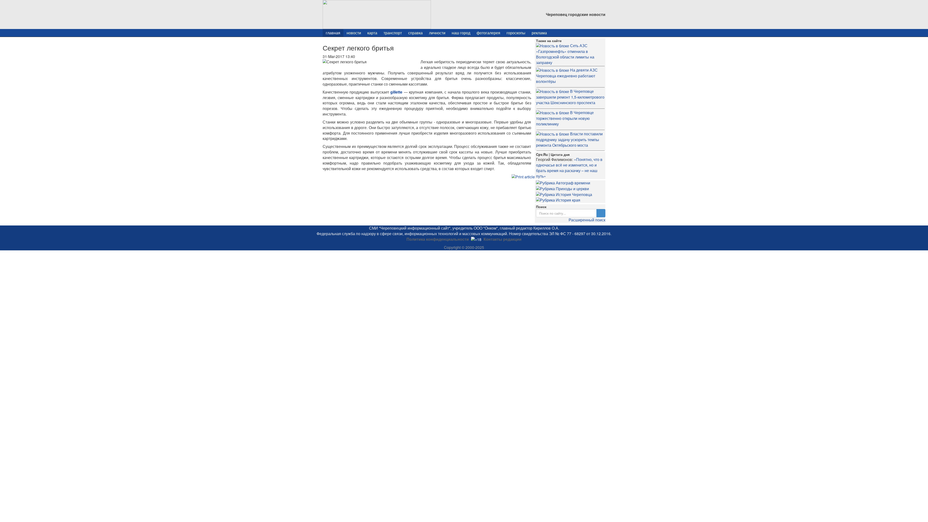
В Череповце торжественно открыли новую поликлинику (565, 118)
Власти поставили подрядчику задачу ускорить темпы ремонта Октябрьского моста (569, 139)
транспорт (393, 33)
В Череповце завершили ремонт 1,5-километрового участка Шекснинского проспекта (570, 96)
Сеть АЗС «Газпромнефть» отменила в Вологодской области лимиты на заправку (565, 54)
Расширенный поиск (587, 220)
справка (415, 33)
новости (354, 33)
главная (333, 33)
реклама (539, 33)
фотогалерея (488, 33)
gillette (396, 92)
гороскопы (516, 33)
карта (372, 33)
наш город (461, 33)
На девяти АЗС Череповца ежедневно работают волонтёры (567, 75)
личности (437, 33)
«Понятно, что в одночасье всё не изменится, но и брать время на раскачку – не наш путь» (569, 168)
